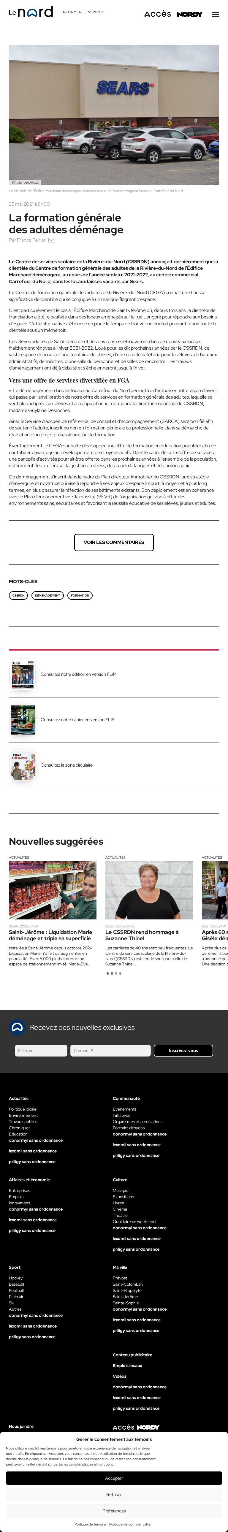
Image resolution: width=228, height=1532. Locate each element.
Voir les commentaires (114, 542)
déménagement (47, 595)
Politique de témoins (90, 1524)
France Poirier (31, 240)
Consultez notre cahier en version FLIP (78, 720)
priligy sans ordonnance (32, 1161)
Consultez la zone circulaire (67, 765)
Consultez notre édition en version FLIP (78, 674)
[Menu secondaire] (215, 14)
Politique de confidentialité (130, 1524)
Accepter (114, 1478)
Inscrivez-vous (183, 1050)
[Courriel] (51, 240)
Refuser (114, 1495)
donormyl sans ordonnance (36, 1140)
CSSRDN (18, 595)
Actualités (19, 857)
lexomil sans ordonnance (33, 1151)
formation (80, 595)
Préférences (114, 1511)
